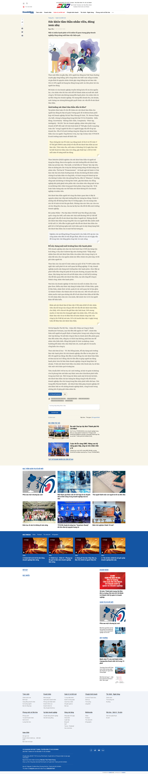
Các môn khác (68, 728)
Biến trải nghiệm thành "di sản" (103, 525)
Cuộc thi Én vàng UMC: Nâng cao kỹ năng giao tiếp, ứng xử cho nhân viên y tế (84, 446)
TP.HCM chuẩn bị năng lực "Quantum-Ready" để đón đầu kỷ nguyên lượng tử (73, 526)
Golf (65, 724)
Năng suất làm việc (72, 398)
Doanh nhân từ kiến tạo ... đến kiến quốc (32, 738)
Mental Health (69, 400)
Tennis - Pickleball (69, 726)
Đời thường (104, 638)
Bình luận (25, 699)
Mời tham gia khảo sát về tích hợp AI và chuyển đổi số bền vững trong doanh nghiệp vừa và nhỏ (74, 497)
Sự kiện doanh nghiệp (50, 712)
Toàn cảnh (39, 12)
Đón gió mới (26, 736)
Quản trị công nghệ (69, 699)
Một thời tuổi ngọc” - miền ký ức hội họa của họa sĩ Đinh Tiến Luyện (106, 678)
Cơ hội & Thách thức (90, 697)
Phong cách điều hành (49, 701)
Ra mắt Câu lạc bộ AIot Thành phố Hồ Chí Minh (84, 427)
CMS (111, 772)
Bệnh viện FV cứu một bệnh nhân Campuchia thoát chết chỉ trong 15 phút (112, 661)
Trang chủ (51, 18)
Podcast (39, 534)
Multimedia (27, 535)
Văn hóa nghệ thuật (111, 715)
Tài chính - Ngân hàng (87, 12)
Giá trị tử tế (25, 720)
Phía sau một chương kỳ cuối (33, 495)
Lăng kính (87, 704)
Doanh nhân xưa (48, 704)
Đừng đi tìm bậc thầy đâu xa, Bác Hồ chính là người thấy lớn (86, 559)
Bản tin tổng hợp (27, 706)
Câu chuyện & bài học (49, 708)
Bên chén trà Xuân (28, 741)
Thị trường (88, 701)
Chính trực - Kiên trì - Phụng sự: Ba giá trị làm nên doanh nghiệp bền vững (61, 560)
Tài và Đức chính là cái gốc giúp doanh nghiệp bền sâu (113, 559)
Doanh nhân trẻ (48, 706)
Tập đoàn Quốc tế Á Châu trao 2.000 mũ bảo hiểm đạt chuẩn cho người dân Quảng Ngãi (106, 670)
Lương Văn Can (27, 722)
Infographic (55, 534)
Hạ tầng (108, 701)
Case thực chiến (68, 701)
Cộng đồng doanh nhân (29, 701)
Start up (87, 699)
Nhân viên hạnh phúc (84, 398)
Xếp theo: (82, 417)
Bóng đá (66, 722)
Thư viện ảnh (46, 534)
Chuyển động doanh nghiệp (51, 715)
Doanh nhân (47, 12)
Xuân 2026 (26, 732)
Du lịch (108, 717)
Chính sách (109, 697)
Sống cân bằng (69, 712)
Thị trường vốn (110, 699)
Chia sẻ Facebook (55, 394)
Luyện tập (67, 720)
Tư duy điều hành (69, 697)
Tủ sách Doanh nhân (28, 717)
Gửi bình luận (54, 412)
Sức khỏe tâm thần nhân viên (58, 398)
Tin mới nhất (28, 6)
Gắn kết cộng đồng (48, 717)
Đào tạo (66, 706)
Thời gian (88, 417)
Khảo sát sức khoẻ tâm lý (57, 400)
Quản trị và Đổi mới (59, 12)
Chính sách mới (27, 697)
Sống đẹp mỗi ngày (69, 715)
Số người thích (96, 417)
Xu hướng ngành (27, 704)
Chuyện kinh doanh (72, 12)
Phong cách (26, 715)
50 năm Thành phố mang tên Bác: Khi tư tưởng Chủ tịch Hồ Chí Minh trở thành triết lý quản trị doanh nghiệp (111, 594)
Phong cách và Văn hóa (103, 12)
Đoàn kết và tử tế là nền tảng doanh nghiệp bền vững (34, 559)
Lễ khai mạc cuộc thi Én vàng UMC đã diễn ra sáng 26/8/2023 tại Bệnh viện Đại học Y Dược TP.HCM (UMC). (85, 451)
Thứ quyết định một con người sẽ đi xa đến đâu (108, 495)
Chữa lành (67, 717)
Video (34, 534)
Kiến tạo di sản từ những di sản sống (35, 525)
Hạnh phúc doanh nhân (50, 699)
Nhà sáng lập (47, 697)
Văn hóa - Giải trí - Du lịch (114, 712)
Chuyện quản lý (68, 704)
